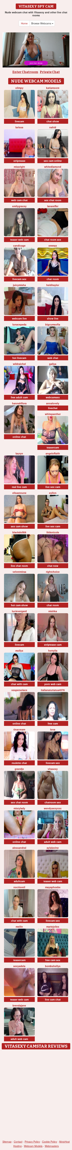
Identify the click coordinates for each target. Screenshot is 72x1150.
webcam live (19, 318)
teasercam (53, 447)
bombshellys (52, 966)
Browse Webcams (41, 23)
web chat (52, 358)
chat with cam (19, 684)
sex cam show (19, 526)
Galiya (52, 364)
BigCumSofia (52, 324)
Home (24, 23)
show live (52, 318)
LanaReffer (52, 206)
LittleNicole (52, 532)
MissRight (19, 166)
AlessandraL (19, 847)
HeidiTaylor (52, 285)
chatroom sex (53, 802)
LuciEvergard (19, 611)
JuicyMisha (19, 285)
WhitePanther (53, 414)
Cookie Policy (49, 1141)
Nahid (52, 127)
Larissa (19, 127)
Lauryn (19, 453)
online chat (19, 436)
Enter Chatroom (25, 72)
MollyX (19, 650)
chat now (52, 565)
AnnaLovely (52, 403)
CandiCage (19, 245)
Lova (52, 729)
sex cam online (53, 160)
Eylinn (52, 493)
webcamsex (53, 397)
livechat (52, 408)
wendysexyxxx (53, 808)
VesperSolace (19, 690)
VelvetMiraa (19, 571)
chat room (53, 279)
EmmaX (53, 245)
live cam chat (53, 999)
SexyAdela (19, 966)
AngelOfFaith (53, 453)
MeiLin (19, 926)
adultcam (19, 881)
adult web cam (52, 841)
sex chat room (52, 200)
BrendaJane (19, 1005)
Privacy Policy (32, 1141)
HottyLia (52, 650)
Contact (18, 1141)
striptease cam (53, 644)
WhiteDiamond (52, 166)
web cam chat (19, 200)
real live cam (19, 487)
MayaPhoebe (52, 887)
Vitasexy (53, 769)
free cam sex (52, 960)
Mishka (52, 611)
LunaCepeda (19, 324)
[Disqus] (36, 1095)
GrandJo (19, 769)
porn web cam (52, 684)
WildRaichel (19, 364)
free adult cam (19, 397)
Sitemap (7, 1141)
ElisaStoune (19, 493)
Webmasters (52, 1146)
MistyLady (19, 808)
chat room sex (52, 239)
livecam (19, 121)
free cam (53, 723)
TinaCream (19, 729)
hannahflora (19, 403)
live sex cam (52, 487)
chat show (52, 121)
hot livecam (19, 358)
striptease (19, 160)
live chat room (19, 565)
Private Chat (50, 72)
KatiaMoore (52, 88)
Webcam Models (33, 1146)
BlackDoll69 (19, 532)
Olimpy (19, 88)
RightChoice (53, 571)
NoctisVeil (19, 887)
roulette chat (19, 763)
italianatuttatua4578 (53, 690)
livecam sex (19, 279)
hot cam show (19, 605)
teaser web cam (19, 239)
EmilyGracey (19, 206)
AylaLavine (53, 847)
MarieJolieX (52, 926)
